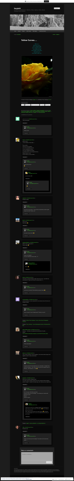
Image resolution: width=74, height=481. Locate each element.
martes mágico (28, 31)
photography (42, 111)
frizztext (24, 139)
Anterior (53, 34)
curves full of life (23, 111)
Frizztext (31, 111)
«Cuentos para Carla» (42, 31)
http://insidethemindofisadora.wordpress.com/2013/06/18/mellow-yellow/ (35, 333)
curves (49, 110)
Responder (25, 123)
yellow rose (30, 112)
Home (15, 31)
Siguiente (58, 34)
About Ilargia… (35, 31)
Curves (49, 99)
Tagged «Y (35, 99)
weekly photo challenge (24, 112)
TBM (23, 427)
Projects (23, 31)
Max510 (24, 220)
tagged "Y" (49, 111)
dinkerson (24, 353)
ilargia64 (17, 8)
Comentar (49, 462)
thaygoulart (24, 377)
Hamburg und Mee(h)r (26, 242)
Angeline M (24, 198)
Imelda (24, 277)
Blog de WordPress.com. (37, 477)
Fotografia (38, 110)
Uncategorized (42, 110)
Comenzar (46, 1)
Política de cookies (29, 479)
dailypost (28, 111)
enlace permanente (42, 112)
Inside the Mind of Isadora (26, 329)
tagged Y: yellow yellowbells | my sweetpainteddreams (35, 423)
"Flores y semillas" (33, 110)
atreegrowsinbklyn (25, 299)
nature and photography (36, 111)
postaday (46, 111)
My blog (19, 31)
